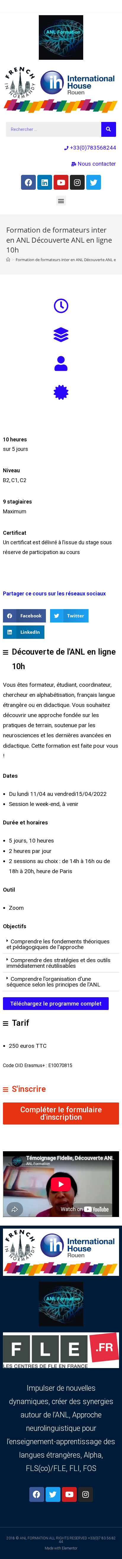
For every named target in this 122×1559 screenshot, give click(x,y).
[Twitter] (93, 182)
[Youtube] (61, 182)
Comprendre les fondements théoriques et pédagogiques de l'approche (58, 944)
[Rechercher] (108, 129)
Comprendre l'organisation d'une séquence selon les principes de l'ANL (53, 981)
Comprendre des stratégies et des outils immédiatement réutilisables (58, 963)
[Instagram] (77, 182)
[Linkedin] (44, 182)
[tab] (61, 944)
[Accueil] (8, 259)
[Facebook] (28, 182)
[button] (61, 201)
